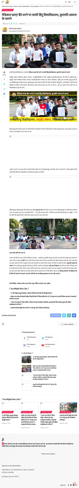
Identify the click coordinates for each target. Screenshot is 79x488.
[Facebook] (30, 338)
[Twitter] (49, 338)
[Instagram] (30, 345)
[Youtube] (49, 345)
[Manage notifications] (74, 483)
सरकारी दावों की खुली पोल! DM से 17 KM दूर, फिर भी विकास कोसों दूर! (30, 308)
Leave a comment (68, 324)
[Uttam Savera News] (7, 2)
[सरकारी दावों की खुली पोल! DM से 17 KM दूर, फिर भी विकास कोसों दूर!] (26, 387)
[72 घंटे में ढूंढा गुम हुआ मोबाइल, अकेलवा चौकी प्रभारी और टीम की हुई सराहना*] (26, 359)
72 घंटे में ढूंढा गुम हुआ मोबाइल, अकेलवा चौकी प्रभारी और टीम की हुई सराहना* (31, 293)
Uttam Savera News (15, 28)
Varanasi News (7, 10)
